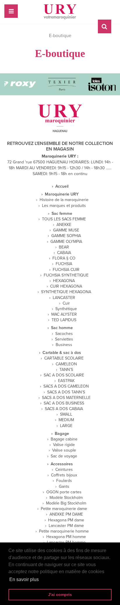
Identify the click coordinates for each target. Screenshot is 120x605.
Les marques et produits (64, 205)
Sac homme (62, 328)
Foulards (64, 480)
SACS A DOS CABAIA (64, 409)
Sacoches (64, 333)
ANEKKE (64, 224)
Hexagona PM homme (66, 537)
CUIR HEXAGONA (66, 286)
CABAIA (64, 252)
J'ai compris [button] (60, 594)
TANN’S (66, 369)
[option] (61, 84)
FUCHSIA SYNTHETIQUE (66, 275)
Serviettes (64, 339)
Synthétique (66, 309)
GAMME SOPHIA (66, 236)
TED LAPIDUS (64, 320)
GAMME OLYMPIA (66, 241)
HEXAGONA (64, 281)
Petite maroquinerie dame (64, 509)
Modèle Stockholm (66, 497)
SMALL (66, 414)
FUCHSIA (64, 264)
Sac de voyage (64, 456)
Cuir (66, 303)
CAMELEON (66, 364)
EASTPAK (66, 380)
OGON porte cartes (64, 492)
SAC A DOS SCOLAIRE (64, 375)
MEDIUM (66, 420)
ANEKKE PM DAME (66, 514)
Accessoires (62, 464)
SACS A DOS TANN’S (66, 392)
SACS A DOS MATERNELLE (66, 397)
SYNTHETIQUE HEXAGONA (66, 292)
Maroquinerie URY (62, 194)
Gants (64, 486)
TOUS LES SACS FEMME (64, 219)
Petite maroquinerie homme (64, 531)
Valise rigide (64, 444)
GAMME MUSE (66, 230)
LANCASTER (64, 297)
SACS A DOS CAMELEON (66, 386)
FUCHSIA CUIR (66, 269)
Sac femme (62, 213)
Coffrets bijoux (64, 475)
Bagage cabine (64, 439)
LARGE (66, 426)
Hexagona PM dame (66, 520)
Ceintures (64, 469)
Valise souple (64, 450)
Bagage (62, 433)
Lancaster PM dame (66, 525)
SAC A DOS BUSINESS (64, 403)
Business (64, 345)
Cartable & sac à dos (62, 352)
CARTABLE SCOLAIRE (64, 358)
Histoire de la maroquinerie (64, 200)
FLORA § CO (63, 258)
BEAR (64, 247)
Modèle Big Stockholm (66, 503)
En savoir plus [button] (24, 579)
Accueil (61, 186)
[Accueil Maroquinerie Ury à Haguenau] (60, 12)
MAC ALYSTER (64, 314)
